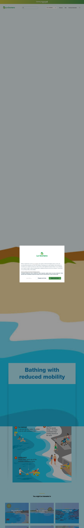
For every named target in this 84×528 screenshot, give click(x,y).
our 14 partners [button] (35, 263)
